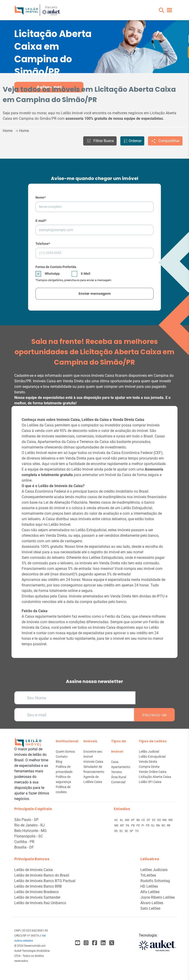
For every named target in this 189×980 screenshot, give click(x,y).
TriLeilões (148, 875)
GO (159, 820)
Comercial (118, 782)
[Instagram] (86, 943)
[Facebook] (77, 943)
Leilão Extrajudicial (152, 756)
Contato (62, 756)
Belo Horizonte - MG (30, 831)
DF (149, 820)
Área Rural (118, 777)
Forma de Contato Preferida (55, 267)
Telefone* (42, 244)
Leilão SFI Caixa (150, 782)
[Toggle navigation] (169, 10)
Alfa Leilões (149, 892)
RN (158, 825)
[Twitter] (111, 943)
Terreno (116, 772)
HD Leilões (149, 886)
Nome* (40, 197)
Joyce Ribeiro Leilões (157, 897)
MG (170, 820)
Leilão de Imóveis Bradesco (36, 892)
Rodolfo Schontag (155, 881)
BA (138, 820)
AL (122, 820)
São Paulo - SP (26, 819)
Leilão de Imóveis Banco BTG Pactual (44, 881)
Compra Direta (149, 767)
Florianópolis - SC (28, 836)
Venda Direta (148, 761)
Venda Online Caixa (152, 772)
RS (116, 831)
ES (154, 820)
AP (133, 820)
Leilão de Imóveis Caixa (33, 870)
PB (133, 825)
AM (127, 820)
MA (164, 820)
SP (132, 831)
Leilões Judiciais (154, 870)
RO (164, 825)
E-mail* (40, 221)
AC (116, 820)
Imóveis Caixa (93, 761)
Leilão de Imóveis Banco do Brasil (41, 875)
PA (128, 825)
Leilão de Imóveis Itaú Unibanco (40, 903)
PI (143, 825)
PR (148, 825)
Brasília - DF (24, 847)
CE (144, 820)
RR (168, 825)
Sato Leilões (150, 908)
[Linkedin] (103, 943)
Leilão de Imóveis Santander (37, 897)
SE (127, 831)
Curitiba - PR (24, 842)
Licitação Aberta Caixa (155, 777)
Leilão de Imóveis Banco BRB (38, 886)
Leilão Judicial (149, 751)
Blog (59, 761)
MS (116, 825)
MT (122, 825)
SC (121, 831)
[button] (161, 10)
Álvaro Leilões (151, 903)
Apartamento (120, 767)
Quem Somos (65, 751)
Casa (114, 762)
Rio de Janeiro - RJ (29, 825)
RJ (153, 825)
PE (138, 825)
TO (137, 831)
